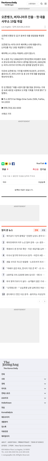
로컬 (43, 230)
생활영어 (4, 422)
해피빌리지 (5, 436)
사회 (3, 379)
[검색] (41, 3)
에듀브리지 (5, 417)
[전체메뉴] (45, 3)
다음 (45, 301)
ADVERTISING (12, 442)
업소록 (3, 426)
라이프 (3, 388)
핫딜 (3, 407)
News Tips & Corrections (23, 445)
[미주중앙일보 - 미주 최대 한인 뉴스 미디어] (9, 4)
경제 (3, 383)
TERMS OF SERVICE (37, 442)
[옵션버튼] (45, 26)
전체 (36, 230)
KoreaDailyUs (7, 412)
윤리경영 (4, 445)
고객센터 (10, 445)
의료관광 (4, 431)
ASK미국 (4, 398)
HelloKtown (6, 402)
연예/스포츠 (5, 393)
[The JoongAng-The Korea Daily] (10, 365)
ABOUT (3, 442)
